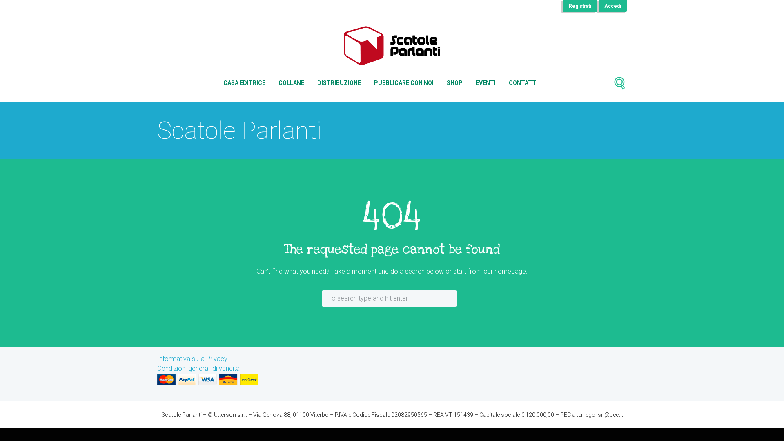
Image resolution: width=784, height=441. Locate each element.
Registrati (580, 6)
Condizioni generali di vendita (198, 368)
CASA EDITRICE (244, 83)
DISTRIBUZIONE (339, 83)
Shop (455, 83)
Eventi (486, 83)
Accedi (612, 6)
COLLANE (291, 83)
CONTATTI (523, 83)
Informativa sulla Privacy (192, 359)
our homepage (504, 271)
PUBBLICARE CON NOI (404, 83)
